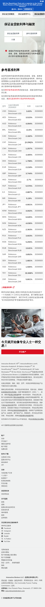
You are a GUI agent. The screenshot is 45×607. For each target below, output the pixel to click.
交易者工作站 (5, 457)
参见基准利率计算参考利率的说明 (21, 99)
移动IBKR (4, 462)
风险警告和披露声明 (26, 416)
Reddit (5, 536)
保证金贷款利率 (13, 33)
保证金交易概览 (8, 14)
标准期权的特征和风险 (9, 392)
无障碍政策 (5, 549)
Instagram (7, 531)
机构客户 (4, 478)
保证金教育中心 (24, 14)
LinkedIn (6, 533)
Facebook (7, 528)
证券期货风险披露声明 (19, 410)
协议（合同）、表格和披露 (10, 563)
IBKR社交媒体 (6, 525)
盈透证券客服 (13, 395)
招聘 (2, 504)
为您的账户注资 (6, 473)
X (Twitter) (7, 539)
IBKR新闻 (4, 512)
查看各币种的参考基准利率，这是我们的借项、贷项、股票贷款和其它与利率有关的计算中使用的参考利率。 (24, 53)
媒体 (2, 515)
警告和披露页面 (19, 397)
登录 (2, 438)
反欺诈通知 (5, 552)
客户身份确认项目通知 (9, 555)
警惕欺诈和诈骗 (6, 560)
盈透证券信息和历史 (8, 507)
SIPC (16, 580)
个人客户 (4, 475)
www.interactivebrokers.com (15, 591)
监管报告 (4, 518)
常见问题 (4, 483)
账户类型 (4, 446)
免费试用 (4, 449)
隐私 (2, 565)
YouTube (6, 541)
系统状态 (4, 486)
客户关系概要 (5, 557)
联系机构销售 (5, 481)
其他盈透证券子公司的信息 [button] (12, 598)
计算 (13, 40)
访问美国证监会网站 (37, 419)
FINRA (10, 580)
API (2, 465)
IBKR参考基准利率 (12, 90)
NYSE (5, 580)
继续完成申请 (5, 444)
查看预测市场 (28, 9)
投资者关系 (5, 510)
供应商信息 (5, 494)
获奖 (2, 502)
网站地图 (4, 568)
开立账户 (22, 352)
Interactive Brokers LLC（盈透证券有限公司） (22, 577)
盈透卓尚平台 (5, 460)
